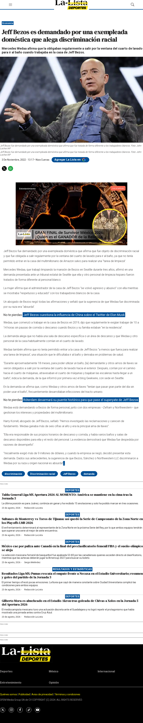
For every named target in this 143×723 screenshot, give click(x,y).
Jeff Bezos (69, 474)
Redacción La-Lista (33, 508)
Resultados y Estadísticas (72, 569)
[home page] (71, 654)
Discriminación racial (42, 474)
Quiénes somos (8, 694)
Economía (7, 23)
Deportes (72, 490)
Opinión (54, 682)
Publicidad (25, 694)
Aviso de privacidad (42, 694)
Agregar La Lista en (67, 159)
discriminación (13, 474)
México (53, 671)
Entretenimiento (10, 682)
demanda (89, 474)
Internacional (106, 671)
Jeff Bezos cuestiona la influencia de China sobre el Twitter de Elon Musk (74, 315)
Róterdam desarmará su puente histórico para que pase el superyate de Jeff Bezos (80, 400)
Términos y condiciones (67, 694)
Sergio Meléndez (32, 562)
